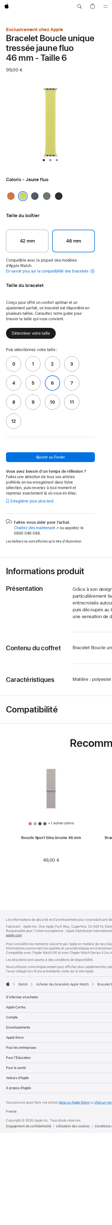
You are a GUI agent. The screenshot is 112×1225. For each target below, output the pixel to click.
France (11, 1111)
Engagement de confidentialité (28, 1126)
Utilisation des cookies (72, 1126)
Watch (23, 984)
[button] (79, 6)
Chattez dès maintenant (36, 528)
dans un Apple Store (74, 1102)
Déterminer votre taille (31, 333)
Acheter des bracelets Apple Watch (62, 984)
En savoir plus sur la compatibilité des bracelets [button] (47, 271)
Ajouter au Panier (50, 457)
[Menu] (105, 6)
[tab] (44, 160)
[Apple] (8, 983)
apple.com (14, 935)
